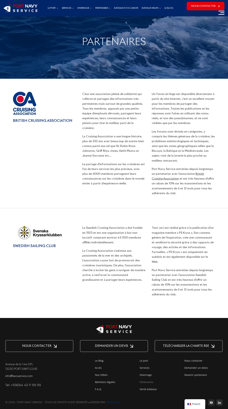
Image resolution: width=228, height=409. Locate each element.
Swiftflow (113, 402)
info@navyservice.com (19, 376)
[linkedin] (219, 402)
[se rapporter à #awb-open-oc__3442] (221, 13)
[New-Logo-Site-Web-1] (20, 6)
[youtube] (211, 402)
